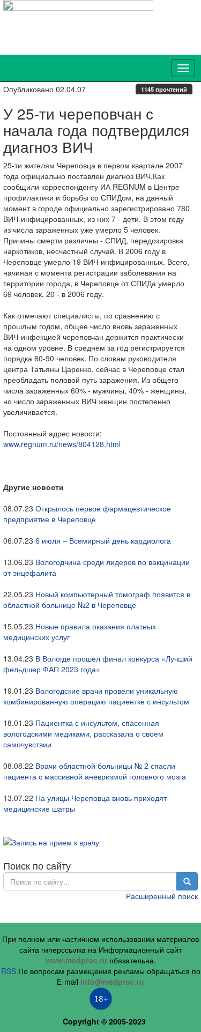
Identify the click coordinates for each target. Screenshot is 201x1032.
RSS (8, 971)
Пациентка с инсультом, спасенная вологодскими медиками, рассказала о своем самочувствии (83, 733)
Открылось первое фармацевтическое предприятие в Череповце (87, 513)
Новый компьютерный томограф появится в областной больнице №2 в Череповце (96, 599)
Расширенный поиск (162, 895)
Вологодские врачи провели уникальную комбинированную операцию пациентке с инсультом (96, 696)
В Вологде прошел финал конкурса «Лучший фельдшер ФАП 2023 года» (97, 663)
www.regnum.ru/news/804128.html (62, 444)
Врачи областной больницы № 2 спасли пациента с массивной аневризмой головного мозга (94, 771)
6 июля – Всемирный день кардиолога (103, 540)
